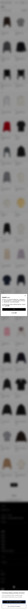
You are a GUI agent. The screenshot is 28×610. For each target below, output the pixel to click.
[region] (14, 305)
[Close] (14, 587)
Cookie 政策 (6, 305)
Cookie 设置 (14, 312)
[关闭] (25, 295)
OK (14, 309)
